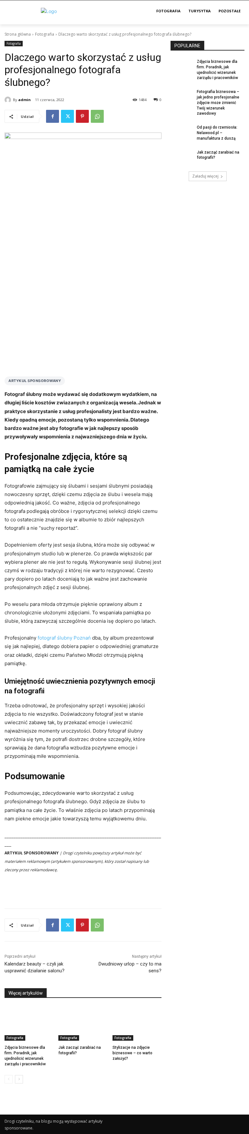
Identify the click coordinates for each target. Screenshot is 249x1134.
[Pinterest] (82, 116)
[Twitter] (67, 116)
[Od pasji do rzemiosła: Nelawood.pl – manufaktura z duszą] (182, 132)
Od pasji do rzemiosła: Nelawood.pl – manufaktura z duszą (217, 133)
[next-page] (19, 1079)
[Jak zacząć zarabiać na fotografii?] (82, 1023)
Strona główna (18, 34)
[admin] (9, 100)
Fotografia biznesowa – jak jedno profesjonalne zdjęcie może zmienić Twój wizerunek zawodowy (218, 102)
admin (24, 99)
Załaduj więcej (205, 176)
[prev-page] (9, 1079)
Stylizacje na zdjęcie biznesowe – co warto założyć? (132, 1053)
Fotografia (44, 34)
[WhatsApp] (97, 116)
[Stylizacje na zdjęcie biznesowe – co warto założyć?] (137, 1023)
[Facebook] (52, 116)
